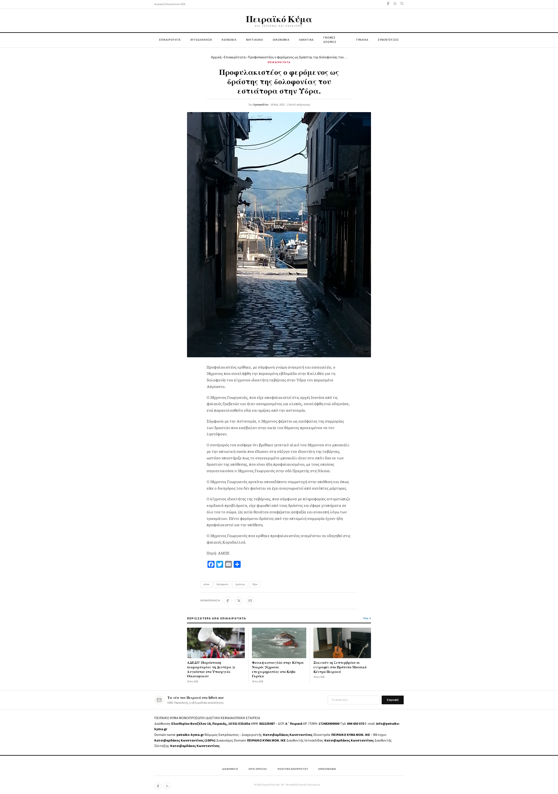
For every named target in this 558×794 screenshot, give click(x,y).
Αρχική (216, 57)
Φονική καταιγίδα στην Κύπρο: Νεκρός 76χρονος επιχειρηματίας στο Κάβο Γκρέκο (278, 669)
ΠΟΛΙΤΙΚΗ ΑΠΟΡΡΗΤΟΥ (293, 769)
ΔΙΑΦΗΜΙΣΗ (230, 769)
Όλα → (367, 618)
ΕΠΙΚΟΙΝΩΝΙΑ (327, 769)
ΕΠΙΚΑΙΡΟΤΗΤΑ (170, 40)
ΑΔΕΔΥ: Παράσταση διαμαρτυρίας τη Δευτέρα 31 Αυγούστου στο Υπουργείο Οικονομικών (211, 669)
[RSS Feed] (395, 4)
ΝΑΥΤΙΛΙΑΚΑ (254, 40)
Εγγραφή (392, 700)
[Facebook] (388, 4)
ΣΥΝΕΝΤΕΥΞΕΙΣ (388, 40)
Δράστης (240, 584)
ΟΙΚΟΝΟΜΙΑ (281, 40)
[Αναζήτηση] (402, 4)
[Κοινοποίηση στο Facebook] (227, 601)
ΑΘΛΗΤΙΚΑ (306, 40)
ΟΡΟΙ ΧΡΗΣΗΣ (257, 769)
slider (206, 584)
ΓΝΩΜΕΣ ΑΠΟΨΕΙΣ (329, 40)
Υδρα (254, 584)
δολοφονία (222, 584)
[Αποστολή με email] (250, 601)
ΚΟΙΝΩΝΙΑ (229, 40)
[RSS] (166, 786)
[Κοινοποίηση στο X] (239, 601)
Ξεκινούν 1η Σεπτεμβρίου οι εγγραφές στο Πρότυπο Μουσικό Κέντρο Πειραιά (339, 667)
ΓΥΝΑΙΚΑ (362, 40)
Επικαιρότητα (235, 57)
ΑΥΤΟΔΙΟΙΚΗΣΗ (201, 40)
